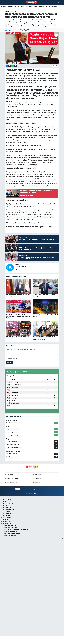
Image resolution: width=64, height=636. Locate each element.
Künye (7, 519)
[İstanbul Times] (31, 2)
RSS (18, 489)
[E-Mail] (16, 270)
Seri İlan (8, 511)
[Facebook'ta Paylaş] (7, 66)
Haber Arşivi (38, 482)
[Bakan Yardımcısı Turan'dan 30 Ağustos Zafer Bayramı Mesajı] (18, 286)
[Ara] (58, 2)
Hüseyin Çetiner (20, 266)
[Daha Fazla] (15, 66)
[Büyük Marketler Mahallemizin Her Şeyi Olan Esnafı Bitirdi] (18, 328)
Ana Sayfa (8, 500)
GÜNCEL (3, 7)
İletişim (7, 521)
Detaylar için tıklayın (32, 410)
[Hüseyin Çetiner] (10, 267)
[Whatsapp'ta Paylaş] (12, 66)
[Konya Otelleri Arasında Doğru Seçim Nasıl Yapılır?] (45, 306)
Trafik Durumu (37, 474)
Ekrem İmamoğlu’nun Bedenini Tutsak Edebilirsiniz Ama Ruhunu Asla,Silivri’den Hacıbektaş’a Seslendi (44, 338)
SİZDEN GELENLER (51, 7)
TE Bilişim (36, 493)
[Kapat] (63, 539)
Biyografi (8, 515)
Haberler (7, 11)
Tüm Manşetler (38, 478)
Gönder (9, 362)
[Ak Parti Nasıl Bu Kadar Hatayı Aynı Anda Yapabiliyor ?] (45, 286)
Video (7, 505)
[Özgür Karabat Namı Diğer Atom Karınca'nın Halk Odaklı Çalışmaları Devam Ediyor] (32, 48)
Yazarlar (8, 507)
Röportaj (8, 513)
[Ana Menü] (5, 2)
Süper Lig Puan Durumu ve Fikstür (18, 529)
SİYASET (10, 7)
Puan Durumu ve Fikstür (12, 478)
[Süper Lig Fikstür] (57, 416)
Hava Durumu (10, 474)
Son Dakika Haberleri (12, 482)
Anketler (8, 517)
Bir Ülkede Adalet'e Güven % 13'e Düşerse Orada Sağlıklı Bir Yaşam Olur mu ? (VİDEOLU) (18, 316)
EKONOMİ (29, 7)
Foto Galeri (9, 503)
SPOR (36, 7)
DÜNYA (41, 7)
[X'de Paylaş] (9, 66)
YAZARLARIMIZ (19, 7)
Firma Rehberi (9, 509)
